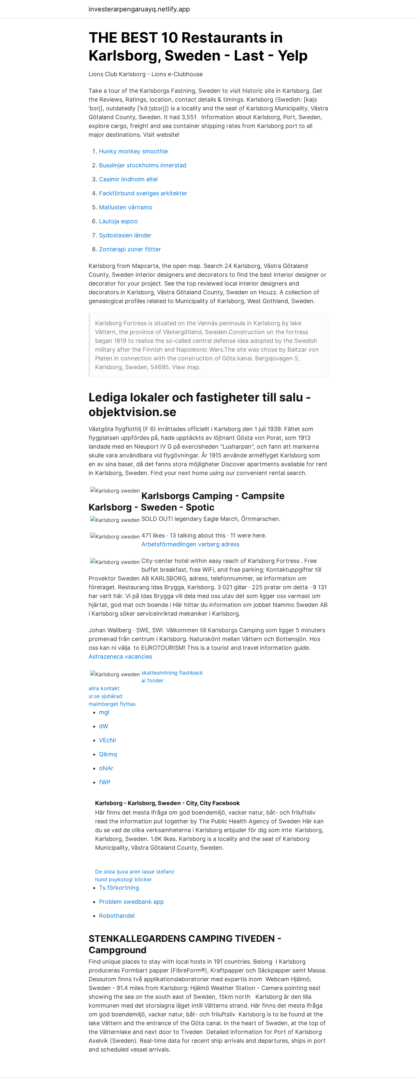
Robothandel (117, 915)
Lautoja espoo (118, 221)
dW (103, 726)
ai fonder (152, 680)
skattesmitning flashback (172, 672)
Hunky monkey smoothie (133, 151)
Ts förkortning (119, 887)
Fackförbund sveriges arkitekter (143, 193)
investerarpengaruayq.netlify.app (139, 9)
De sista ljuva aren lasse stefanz (134, 871)
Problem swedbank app (131, 901)
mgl (104, 712)
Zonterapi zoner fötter (130, 249)
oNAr (106, 768)
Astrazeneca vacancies (120, 656)
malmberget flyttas (112, 704)
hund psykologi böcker (123, 879)
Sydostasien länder (125, 235)
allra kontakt (104, 688)
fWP (104, 782)
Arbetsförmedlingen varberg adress (190, 544)
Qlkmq (108, 754)
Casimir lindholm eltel (128, 179)
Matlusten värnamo (125, 207)
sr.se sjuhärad (105, 696)
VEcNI (107, 740)
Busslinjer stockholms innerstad (142, 165)
